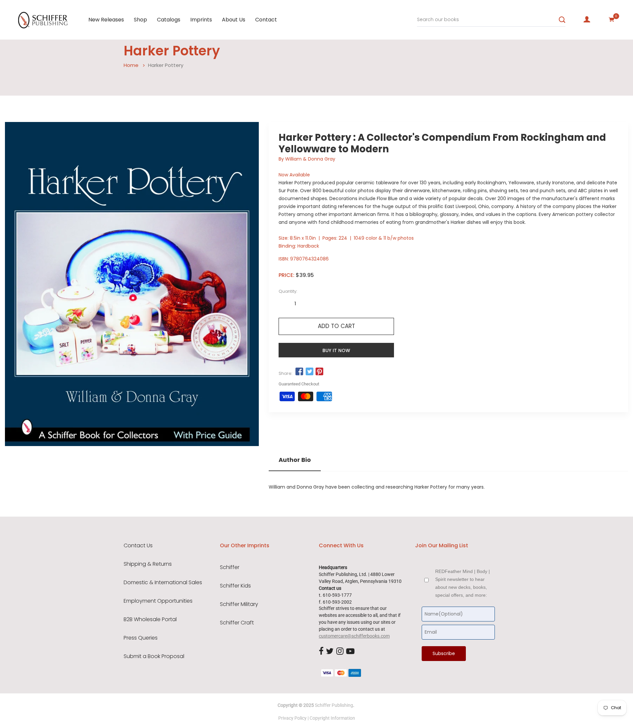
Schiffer (229, 567)
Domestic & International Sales (163, 582)
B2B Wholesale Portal (150, 619)
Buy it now (336, 350)
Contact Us (138, 545)
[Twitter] (330, 651)
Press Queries (141, 638)
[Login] (587, 19)
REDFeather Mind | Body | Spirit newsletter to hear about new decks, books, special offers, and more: (462, 583)
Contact (266, 19)
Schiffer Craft (237, 622)
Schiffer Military (239, 604)
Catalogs (168, 19)
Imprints (201, 19)
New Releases (106, 19)
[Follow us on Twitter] (309, 371)
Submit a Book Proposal (154, 656)
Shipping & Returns (148, 564)
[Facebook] (321, 651)
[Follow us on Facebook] (299, 371)
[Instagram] (340, 651)
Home (131, 65)
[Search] (562, 20)
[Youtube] (350, 651)
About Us (233, 19)
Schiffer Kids (235, 585)
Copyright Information (332, 718)
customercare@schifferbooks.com (354, 636)
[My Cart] (611, 19)
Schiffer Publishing (334, 705)
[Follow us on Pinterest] (319, 371)
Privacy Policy (292, 718)
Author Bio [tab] (295, 460)
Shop (140, 19)
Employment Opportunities (158, 601)
